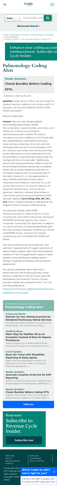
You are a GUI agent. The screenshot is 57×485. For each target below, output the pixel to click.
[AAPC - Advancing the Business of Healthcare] (28, 4)
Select (10, 18)
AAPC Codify (9, 456)
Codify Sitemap (35, 458)
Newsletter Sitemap (12, 461)
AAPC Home (34, 456)
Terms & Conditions (37, 461)
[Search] (5, 4)
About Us (8, 458)
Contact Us (9, 463)
